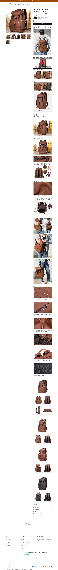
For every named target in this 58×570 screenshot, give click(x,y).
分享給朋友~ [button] (36, 504)
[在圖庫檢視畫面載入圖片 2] (13, 36)
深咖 (46, 18)
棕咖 (42, 18)
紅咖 (39, 18)
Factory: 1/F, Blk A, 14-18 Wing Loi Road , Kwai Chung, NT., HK (44, 540)
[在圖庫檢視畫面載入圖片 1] (8, 36)
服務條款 (28, 569)
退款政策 (22, 569)
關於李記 (7, 536)
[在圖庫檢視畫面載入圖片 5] (29, 36)
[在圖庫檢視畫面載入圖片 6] (8, 42)
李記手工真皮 (8, 569)
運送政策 (31, 569)
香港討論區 (22, 539)
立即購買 (42, 23)
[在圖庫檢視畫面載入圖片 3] (18, 36)
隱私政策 (25, 569)
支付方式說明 (7, 542)
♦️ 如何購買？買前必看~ (40, 536)
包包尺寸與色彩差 (8, 545)
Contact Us (22, 548)
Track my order (23, 545)
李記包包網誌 (23, 536)
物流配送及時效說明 (8, 539)
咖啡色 (35, 18)
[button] (17, 3)
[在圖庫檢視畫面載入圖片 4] (23, 36)
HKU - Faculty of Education (25, 542)
